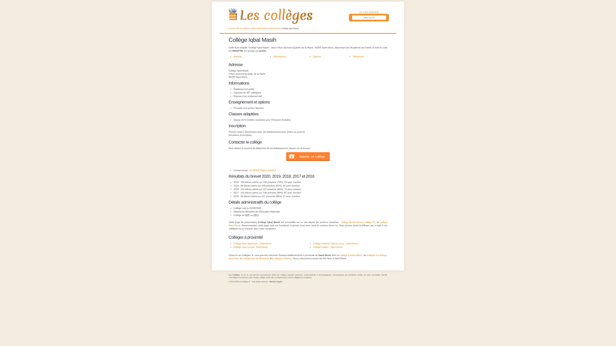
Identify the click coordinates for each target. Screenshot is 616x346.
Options (317, 56)
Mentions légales (276, 282)
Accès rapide (369, 12)
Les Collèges (308, 16)
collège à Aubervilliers (351, 255)
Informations (279, 56)
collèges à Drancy (282, 258)
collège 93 (369, 222)
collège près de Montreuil (256, 258)
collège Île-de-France (352, 222)
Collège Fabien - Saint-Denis (327, 247)
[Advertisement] (346, 84)
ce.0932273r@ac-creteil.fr (262, 170)
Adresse (238, 56)
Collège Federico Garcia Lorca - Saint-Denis (335, 243)
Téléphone (358, 56)
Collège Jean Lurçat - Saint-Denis (251, 247)
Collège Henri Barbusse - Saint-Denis (252, 243)
